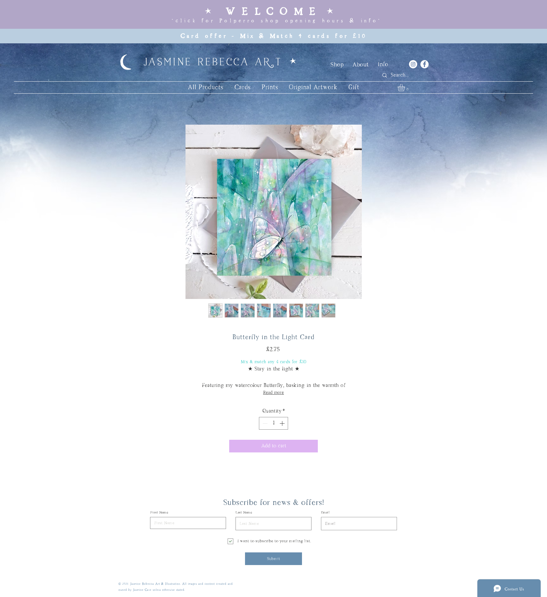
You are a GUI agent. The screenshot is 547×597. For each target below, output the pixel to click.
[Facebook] (424, 64)
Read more (273, 392)
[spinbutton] (273, 423)
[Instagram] (413, 64)
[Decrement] (264, 423)
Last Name (244, 512)
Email (325, 512)
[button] (405, 87)
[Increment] (282, 423)
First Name (159, 512)
